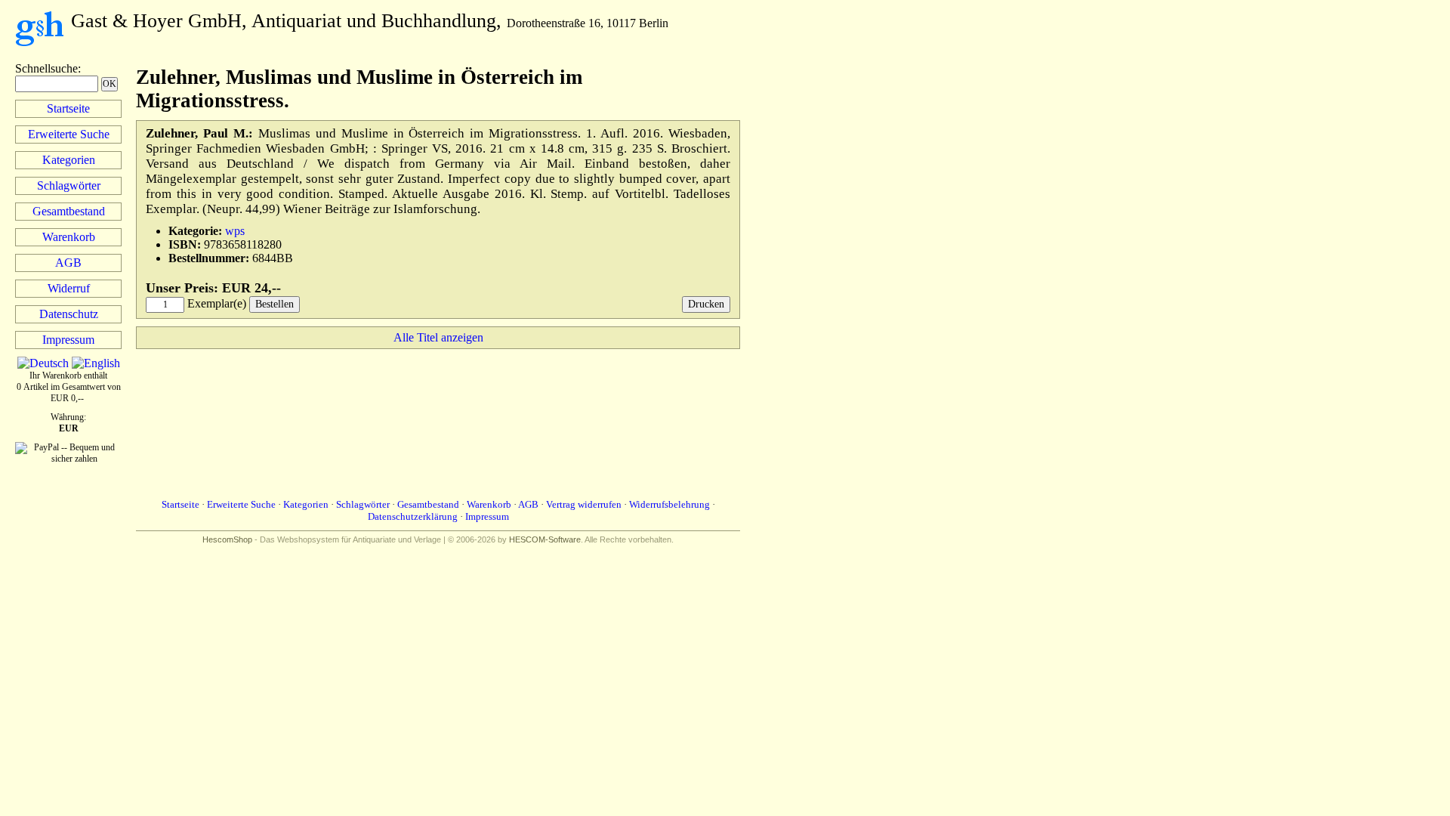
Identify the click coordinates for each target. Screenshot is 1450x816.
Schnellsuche (46, 68)
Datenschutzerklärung (413, 516)
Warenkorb (68, 236)
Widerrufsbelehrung (669, 504)
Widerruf (69, 288)
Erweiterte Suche (69, 134)
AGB (68, 262)
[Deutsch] (43, 363)
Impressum (68, 339)
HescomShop (227, 539)
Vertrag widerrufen (584, 504)
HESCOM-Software (545, 539)
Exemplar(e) (216, 303)
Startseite (68, 108)
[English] (96, 363)
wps (235, 230)
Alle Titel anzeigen (438, 337)
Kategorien (68, 159)
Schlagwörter (68, 185)
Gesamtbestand (68, 211)
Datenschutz (68, 314)
